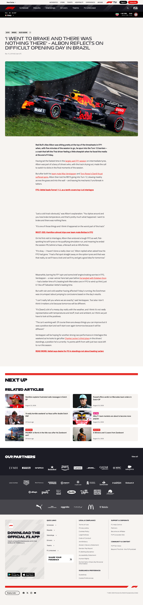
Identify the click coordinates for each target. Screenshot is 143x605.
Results (37, 8)
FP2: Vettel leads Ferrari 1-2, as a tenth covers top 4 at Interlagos (65, 189)
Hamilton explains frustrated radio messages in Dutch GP (46, 398)
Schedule (23, 8)
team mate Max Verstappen (64, 173)
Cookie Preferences (86, 578)
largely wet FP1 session (75, 161)
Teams (76, 8)
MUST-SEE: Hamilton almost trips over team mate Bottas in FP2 (64, 232)
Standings (50, 8)
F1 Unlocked (90, 8)
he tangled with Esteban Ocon (93, 278)
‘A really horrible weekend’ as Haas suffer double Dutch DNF (46, 414)
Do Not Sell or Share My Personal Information (91, 562)
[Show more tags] (30, 32)
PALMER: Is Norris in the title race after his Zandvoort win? (46, 434)
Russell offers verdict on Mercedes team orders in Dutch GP (112, 398)
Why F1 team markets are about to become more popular (112, 417)
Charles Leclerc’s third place (77, 338)
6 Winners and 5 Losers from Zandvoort (108, 432)
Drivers (63, 8)
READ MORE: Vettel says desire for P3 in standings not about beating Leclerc (70, 351)
